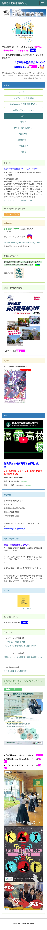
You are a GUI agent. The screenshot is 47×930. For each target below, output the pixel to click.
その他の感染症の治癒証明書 (15, 671)
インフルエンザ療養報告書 (14, 642)
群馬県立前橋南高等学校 (14, 3)
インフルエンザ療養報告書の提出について (21, 645)
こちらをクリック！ (13, 689)
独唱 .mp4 (28, 485)
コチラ (32, 246)
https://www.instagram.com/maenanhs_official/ (22, 242)
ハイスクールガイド (23, 608)
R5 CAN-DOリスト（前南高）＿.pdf (18, 200)
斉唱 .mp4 (24, 481)
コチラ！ (33, 66)
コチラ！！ (20, 351)
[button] (23, 104)
